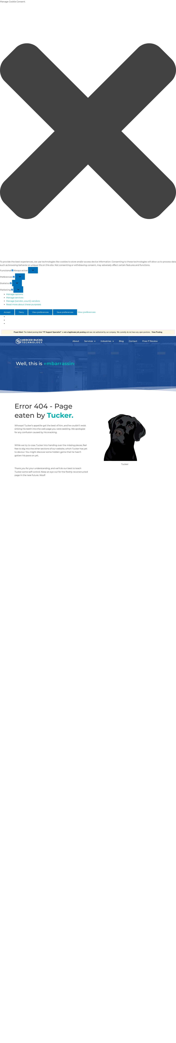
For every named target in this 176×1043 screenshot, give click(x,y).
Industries (106, 341)
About (76, 341)
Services (88, 341)
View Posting (157, 332)
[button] (88, 131)
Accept (7, 312)
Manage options (14, 294)
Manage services (14, 297)
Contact (133, 341)
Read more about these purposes (23, 304)
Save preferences (65, 312)
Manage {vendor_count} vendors (23, 301)
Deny (21, 312)
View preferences (40, 312)
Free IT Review (150, 341)
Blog (121, 341)
